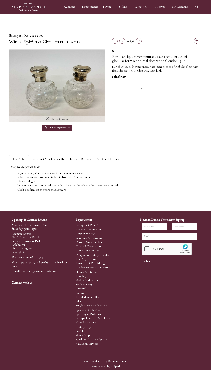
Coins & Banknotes (87, 250)
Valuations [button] (141, 6)
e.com (39, 271)
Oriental (81, 288)
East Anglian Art (86, 259)
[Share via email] (142, 89)
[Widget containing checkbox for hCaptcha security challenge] (167, 249)
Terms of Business (80, 159)
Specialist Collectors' (88, 310)
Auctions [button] (69, 6)
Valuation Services (87, 343)
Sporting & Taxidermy (89, 314)
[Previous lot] (122, 41)
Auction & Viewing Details (48, 159)
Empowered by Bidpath (106, 366)
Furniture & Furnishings (91, 263)
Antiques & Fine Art (88, 225)
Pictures (81, 293)
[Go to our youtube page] (35, 288)
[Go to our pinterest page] (28, 288)
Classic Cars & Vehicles (90, 242)
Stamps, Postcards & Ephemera (94, 318)
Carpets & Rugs (85, 233)
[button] (197, 5)
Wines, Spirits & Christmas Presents (44, 42)
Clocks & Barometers (88, 246)
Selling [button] (123, 6)
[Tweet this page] (122, 89)
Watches (81, 331)
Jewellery (81, 276)
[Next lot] (139, 41)
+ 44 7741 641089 (37, 262)
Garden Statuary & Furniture (93, 267)
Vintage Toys (83, 327)
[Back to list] (115, 41)
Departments (90, 6)
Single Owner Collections (91, 305)
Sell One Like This (108, 159)
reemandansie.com (73, 173)
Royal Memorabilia (87, 297)
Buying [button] (107, 6)
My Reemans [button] (180, 6)
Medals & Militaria (87, 280)
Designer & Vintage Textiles (92, 255)
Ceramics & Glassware (89, 238)
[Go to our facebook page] (15, 288)
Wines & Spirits (85, 335)
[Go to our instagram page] (136, 89)
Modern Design (85, 284)
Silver (79, 301)
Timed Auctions (86, 322)
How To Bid (19, 159)
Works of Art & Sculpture (91, 339)
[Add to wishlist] (196, 41)
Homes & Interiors (87, 272)
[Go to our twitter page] (21, 288)
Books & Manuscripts (88, 229)
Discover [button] (160, 6)
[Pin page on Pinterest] (129, 89)
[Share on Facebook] (115, 89)
